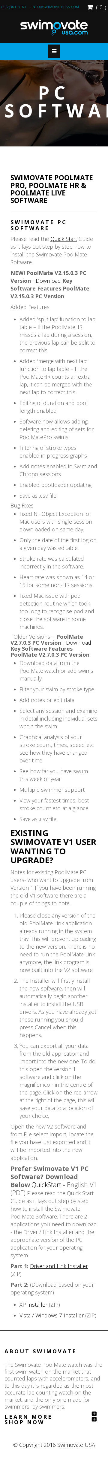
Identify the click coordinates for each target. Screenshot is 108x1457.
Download (49, 280)
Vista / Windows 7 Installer (52, 1315)
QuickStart (46, 1184)
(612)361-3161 (14, 6)
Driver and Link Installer (59, 1266)
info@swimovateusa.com (55, 6)
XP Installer (34, 1304)
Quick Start (63, 238)
